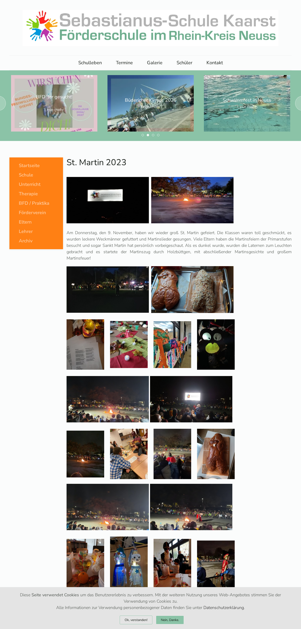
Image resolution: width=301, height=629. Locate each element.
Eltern (25, 222)
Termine (124, 63)
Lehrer (26, 231)
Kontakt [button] (214, 63)
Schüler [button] (184, 63)
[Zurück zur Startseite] (150, 27)
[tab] (143, 135)
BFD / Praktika (34, 203)
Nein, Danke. (170, 620)
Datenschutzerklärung (223, 607)
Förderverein (32, 212)
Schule (26, 175)
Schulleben (90, 63)
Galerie (154, 63)
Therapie (28, 194)
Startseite (29, 165)
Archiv (25, 241)
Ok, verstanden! (136, 620)
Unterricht (29, 184)
